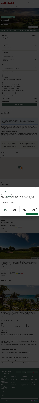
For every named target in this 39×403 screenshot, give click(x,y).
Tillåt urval (19, 214)
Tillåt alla (31, 214)
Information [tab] (15, 191)
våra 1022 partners (7, 196)
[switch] (14, 210)
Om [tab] (33, 191)
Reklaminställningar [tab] (24, 191)
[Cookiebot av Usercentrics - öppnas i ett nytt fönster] (33, 188)
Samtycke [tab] (5, 191)
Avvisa (7, 214)
